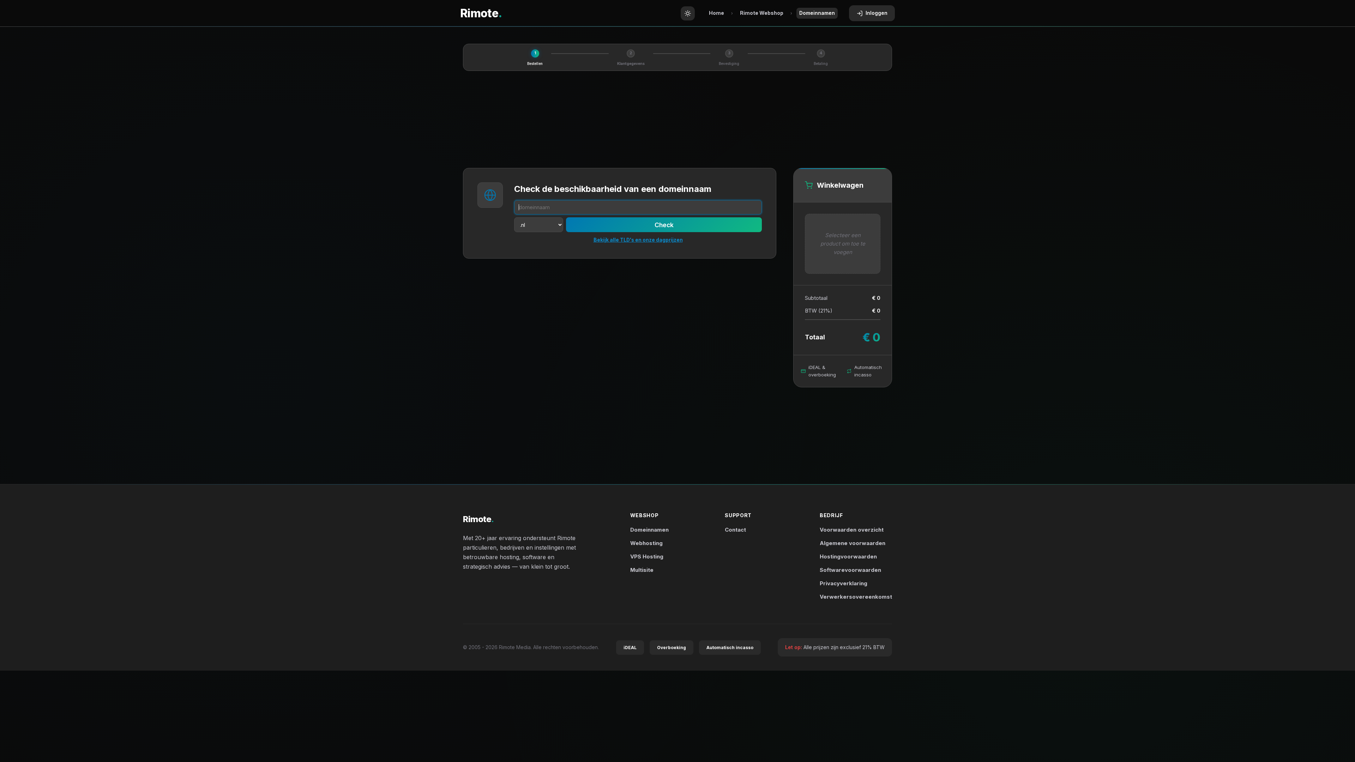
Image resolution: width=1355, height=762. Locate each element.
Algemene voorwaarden (852, 543)
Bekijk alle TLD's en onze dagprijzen (638, 240)
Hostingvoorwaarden (848, 556)
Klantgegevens (631, 63)
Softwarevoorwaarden (850, 570)
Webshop (644, 515)
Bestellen (535, 63)
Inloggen (876, 13)
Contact (735, 529)
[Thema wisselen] (688, 13)
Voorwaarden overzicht (852, 529)
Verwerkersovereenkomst (856, 596)
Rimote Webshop (761, 13)
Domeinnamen (649, 529)
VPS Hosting (646, 556)
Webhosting (646, 543)
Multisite (642, 570)
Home (716, 13)
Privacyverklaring (843, 583)
